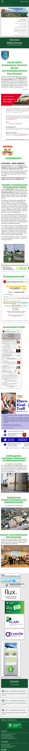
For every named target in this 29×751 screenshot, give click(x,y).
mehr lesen (25, 89)
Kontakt (26, 1)
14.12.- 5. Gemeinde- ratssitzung (15, 710)
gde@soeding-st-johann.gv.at (20, 27)
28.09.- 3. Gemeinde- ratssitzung (15, 691)
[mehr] (4, 695)
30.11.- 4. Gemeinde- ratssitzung (15, 700)
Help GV (22, 1)
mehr (18, 471)
